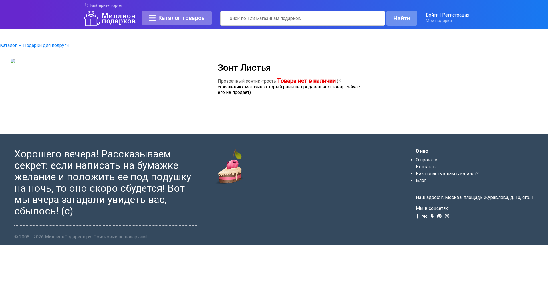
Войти (432, 15)
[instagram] (448, 216)
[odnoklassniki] (434, 216)
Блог (421, 180)
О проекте (426, 160)
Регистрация (455, 15)
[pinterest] (441, 216)
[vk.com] (426, 216)
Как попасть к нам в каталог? (447, 173)
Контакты (426, 166)
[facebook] (419, 216)
